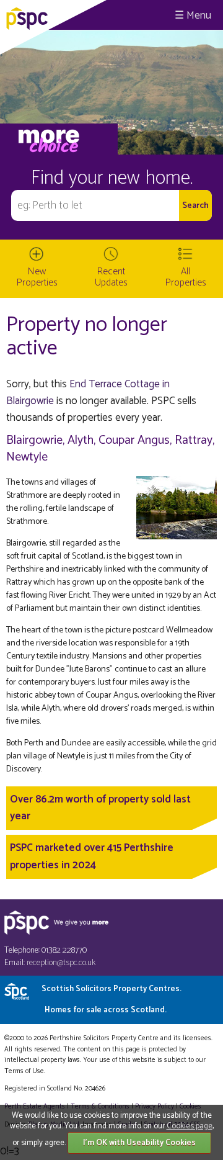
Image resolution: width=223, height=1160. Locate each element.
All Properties (185, 277)
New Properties (37, 277)
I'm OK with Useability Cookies (139, 1142)
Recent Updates (111, 277)
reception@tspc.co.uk (61, 963)
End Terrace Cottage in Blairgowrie (88, 392)
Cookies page (189, 1126)
